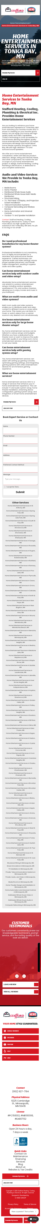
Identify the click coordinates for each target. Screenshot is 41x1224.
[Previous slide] (24, 976)
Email (5, 446)
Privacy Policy (13, 1204)
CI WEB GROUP (20, 1198)
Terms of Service (30, 1204)
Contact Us (20, 1153)
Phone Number (9, 436)
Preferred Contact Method (13, 465)
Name (5, 426)
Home (12, 23)
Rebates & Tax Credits (20, 1169)
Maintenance (20, 1156)
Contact (5, 219)
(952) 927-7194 (20, 1091)
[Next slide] (17, 976)
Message (6, 474)
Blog (20, 1164)
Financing (20, 1159)
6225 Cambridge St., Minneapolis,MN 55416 (20, 1103)
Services (20, 1161)
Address (6, 455)
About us (20, 1167)
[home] (20, 10)
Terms (17, 487)
